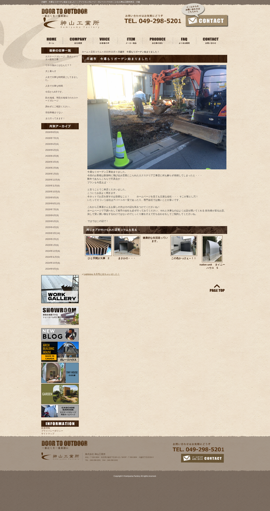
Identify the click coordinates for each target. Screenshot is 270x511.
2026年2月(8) (52, 168)
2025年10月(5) (52, 191)
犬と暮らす (50, 71)
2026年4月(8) (52, 156)
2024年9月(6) (52, 269)
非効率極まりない (54, 112)
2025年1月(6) (52, 245)
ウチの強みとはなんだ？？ (58, 65)
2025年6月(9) (52, 215)
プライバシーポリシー (52, 431)
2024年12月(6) (52, 251)
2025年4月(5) (52, 227)
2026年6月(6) (52, 144)
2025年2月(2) (52, 239)
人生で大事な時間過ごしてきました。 (61, 78)
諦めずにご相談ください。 (58, 106)
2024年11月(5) (52, 257)
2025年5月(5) (52, 221)
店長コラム (96, 52)
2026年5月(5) (52, 150)
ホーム (85, 52)
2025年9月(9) (52, 197)
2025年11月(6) (52, 185)
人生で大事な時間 (54, 86)
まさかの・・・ (127, 258)
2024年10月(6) (52, 263)
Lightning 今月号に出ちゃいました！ (102, 274)
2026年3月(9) (52, 162)
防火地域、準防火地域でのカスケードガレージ (61, 99)
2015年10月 (110, 52)
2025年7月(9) (52, 209)
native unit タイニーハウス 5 (212, 266)
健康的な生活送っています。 (155, 239)
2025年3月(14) (52, 233)
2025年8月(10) (52, 203)
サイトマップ (47, 433)
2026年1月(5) (52, 173)
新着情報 (45, 428)
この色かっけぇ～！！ (183, 258)
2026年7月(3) (52, 138)
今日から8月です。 (54, 92)
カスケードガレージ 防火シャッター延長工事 (61, 58)
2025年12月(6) (52, 179)
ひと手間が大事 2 (98, 258)
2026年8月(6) (52, 132)
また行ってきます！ (55, 118)
